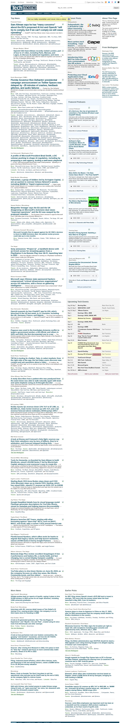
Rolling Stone (45, 102)
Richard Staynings (23, 298)
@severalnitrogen (29, 118)
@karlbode (25, 66)
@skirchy (23, 348)
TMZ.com (28, 102)
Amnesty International (33, 343)
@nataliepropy (49, 197)
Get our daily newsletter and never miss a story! (47, 19)
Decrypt (23, 103)
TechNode (102, 617)
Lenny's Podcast (82, 131)
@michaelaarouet (16, 44)
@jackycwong (15, 430)
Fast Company (27, 418)
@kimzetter (47, 302)
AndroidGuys (45, 261)
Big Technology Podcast (85, 162)
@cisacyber (48, 303)
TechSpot (37, 264)
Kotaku (42, 238)
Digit (57, 264)
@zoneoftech (56, 269)
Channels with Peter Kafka (85, 222)
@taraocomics (55, 40)
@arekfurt (14, 302)
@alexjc (96, 648)
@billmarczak (39, 347)
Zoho (69, 54)
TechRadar (56, 262)
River (20, 13)
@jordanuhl (14, 118)
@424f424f (22, 303)
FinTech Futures (20, 546)
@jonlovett (37, 124)
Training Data (81, 250)
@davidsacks (41, 115)
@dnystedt (14, 425)
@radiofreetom (25, 126)
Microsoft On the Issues (22, 166)
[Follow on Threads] (112, 2)
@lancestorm (41, 134)
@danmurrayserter (52, 69)
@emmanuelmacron (31, 64)
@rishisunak (42, 64)
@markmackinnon (23, 302)
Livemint (33, 168)
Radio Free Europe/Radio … (49, 343)
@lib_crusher (40, 141)
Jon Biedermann (39, 107)
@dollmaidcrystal (30, 641)
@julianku (33, 302)
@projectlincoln (15, 124)
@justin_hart (41, 66)
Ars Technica (25, 291)
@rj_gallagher (30, 347)
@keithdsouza (87, 604)
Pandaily (95, 617)
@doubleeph (51, 67)
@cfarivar (38, 692)
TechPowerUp (18, 62)
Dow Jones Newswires (74, 694)
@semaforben (23, 134)
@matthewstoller (48, 224)
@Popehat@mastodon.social (53, 111)
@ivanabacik (87, 713)
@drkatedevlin (50, 66)
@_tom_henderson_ (23, 268)
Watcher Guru (38, 193)
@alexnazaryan (24, 123)
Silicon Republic (41, 388)
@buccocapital (24, 430)
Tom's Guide (51, 563)
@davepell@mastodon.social (19, 111)
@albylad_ (31, 269)
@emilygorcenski (35, 137)
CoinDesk (52, 94)
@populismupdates (17, 144)
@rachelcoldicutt (28, 44)
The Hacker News (29, 294)
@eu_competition (27, 224)
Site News (39, 2)
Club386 (48, 259)
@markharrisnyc (25, 133)
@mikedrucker (15, 128)
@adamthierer (29, 172)
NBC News (46, 103)
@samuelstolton (16, 224)
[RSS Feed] (105, 2)
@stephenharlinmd (16, 399)
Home (14, 13)
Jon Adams (29, 170)
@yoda (19, 494)
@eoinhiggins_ (57, 137)
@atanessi (39, 348)
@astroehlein (21, 347)
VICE (71, 632)
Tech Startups (50, 471)
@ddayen (74, 634)
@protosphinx (30, 399)
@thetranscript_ (16, 423)
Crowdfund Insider (45, 97)
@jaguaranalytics (48, 426)
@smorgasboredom (27, 124)
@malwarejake (45, 300)
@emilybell (14, 129)
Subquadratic (72, 22)
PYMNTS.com (27, 369)
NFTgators (36, 529)
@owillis (44, 123)
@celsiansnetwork (16, 198)
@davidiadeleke (51, 64)
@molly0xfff (35, 144)
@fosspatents (37, 224)
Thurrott (72, 663)
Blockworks (43, 190)
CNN (16, 94)
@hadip (38, 396)
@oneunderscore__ (30, 115)
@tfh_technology (22, 473)
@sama (21, 64)
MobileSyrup (14, 262)
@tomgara (24, 120)
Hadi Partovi (21, 392)
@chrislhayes (59, 141)
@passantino (40, 120)
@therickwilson (35, 128)
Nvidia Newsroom (26, 416)
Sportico (91, 710)
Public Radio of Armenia (55, 340)
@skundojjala (32, 425)
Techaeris (14, 371)
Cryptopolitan (15, 100)
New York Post (23, 38)
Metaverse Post (15, 191)
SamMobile (102, 663)
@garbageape (15, 126)
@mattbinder (49, 120)
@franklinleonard (35, 123)
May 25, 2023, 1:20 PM (65, 8)
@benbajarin (33, 423)
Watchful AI (31, 368)
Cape (69, 39)
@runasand (49, 348)
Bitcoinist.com (42, 194)
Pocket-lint (52, 264)
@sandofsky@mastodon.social (28, 109)
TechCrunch (44, 60)
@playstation (34, 268)
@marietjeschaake (76, 713)
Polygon (42, 266)
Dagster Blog (73, 679)
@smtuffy (46, 198)
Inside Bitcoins (54, 470)
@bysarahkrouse (16, 450)
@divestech (38, 422)
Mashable (59, 94)
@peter (44, 396)
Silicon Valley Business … (92, 692)
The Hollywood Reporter (44, 98)
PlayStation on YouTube (22, 259)
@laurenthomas (34, 450)
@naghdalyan (15, 348)
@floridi (34, 42)
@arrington (31, 197)
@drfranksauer (55, 44)
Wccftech (107, 632)
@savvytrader (41, 425)
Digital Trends (40, 563)
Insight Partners (49, 546)
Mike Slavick (33, 298)
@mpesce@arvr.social (17, 394)
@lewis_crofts (21, 222)
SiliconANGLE (15, 390)
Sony (32, 259)
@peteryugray (92, 714)
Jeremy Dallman (46, 298)
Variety (24, 105)
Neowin (39, 168)
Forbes (38, 102)
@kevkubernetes (86, 696)
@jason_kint (53, 116)
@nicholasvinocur (16, 42)
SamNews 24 (69, 665)
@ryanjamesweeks (52, 473)
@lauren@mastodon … (45, 109)
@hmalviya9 (14, 200)
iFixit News (84, 623)
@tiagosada (39, 473)
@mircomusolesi (40, 69)
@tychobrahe (42, 67)
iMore (30, 321)
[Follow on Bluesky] (109, 2)
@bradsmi (38, 172)
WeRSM (22, 371)
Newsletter (56, 13)
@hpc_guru (33, 428)
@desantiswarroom (17, 121)
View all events (72, 374)
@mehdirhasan (36, 121)
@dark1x (38, 269)
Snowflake (81, 692)
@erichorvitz (20, 172)
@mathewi (49, 133)
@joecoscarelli (49, 692)
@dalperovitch (42, 428)
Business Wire (19, 190)
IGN (31, 261)
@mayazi (27, 494)
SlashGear (30, 262)
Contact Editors (50, 2)
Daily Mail (57, 100)
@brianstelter (33, 139)
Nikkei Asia (18, 679)
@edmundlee (33, 449)
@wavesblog (48, 172)
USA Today (28, 97)
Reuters (17, 37)
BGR (59, 37)
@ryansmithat (22, 425)
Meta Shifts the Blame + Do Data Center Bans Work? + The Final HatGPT (84, 174)
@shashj (47, 40)
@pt (23, 423)
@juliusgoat (27, 121)
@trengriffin (50, 396)
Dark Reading (57, 293)
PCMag (49, 368)
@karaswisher (44, 116)
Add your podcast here (84, 287)
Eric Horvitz (21, 170)
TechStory (89, 617)
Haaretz (30, 344)
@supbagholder (42, 430)
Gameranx (14, 220)
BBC (49, 37)
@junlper (18, 142)
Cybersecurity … (28, 293)
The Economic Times (88, 709)
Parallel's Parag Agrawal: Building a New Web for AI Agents (82, 234)
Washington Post (52, 95)
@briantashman (45, 128)
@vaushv (59, 126)
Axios (27, 266)
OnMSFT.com (54, 168)
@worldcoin (31, 473)
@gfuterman (17, 69)
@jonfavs (45, 121)
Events (46, 13)
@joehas (26, 67)
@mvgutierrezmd (30, 396)
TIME (29, 37)
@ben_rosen (35, 126)
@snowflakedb (75, 696)
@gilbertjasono (25, 131)
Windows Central (23, 238)
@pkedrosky (30, 422)
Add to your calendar (91, 374)
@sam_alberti (32, 134)
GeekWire (57, 166)
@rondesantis (28, 116)
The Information (52, 190)
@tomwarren (15, 225)
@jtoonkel (25, 450)
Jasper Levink (30, 392)
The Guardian (28, 60)
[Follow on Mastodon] (115, 2)
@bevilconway (47, 397)
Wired (26, 48)
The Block (25, 470)
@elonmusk (41, 133)
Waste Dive (97, 632)
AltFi (25, 491)
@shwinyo (52, 131)
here (112, 34)
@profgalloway (22, 141)
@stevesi (26, 428)
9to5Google (75, 655)
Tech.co (75, 710)
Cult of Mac (14, 322)
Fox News (54, 37)
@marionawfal (44, 144)
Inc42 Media (82, 710)
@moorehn (41, 423)
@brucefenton (38, 198)
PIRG (91, 632)
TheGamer (48, 262)
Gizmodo (24, 37)
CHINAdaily (81, 617)
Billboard (78, 709)
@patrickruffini (24, 137)
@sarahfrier (100, 714)
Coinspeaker (30, 194)
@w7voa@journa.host (20, 113)
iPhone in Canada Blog (18, 266)
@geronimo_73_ (50, 222)
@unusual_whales (16, 428)
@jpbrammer (15, 133)
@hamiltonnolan (48, 129)
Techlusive (30, 264)
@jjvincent (33, 66)
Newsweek (54, 102)
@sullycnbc (58, 426)
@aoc (20, 116)
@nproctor (92, 634)
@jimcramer (37, 431)
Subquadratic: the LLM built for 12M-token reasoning (75, 26)
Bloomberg (35, 97)
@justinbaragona (56, 128)
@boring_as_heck (54, 124)
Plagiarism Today (83, 647)
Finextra (30, 492)
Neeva (112, 692)
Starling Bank (19, 491)
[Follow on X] (118, 2)
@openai (27, 322)
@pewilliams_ (24, 146)
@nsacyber (14, 303)
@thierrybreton (39, 40)
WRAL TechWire (32, 296)
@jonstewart (52, 118)
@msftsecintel (56, 302)
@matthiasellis (51, 134)
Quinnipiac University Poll (18, 98)
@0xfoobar (54, 423)
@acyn (21, 118)
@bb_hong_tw (75, 619)
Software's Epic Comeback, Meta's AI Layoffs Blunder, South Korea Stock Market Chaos (77, 144)
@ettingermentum (46, 137)
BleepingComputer (53, 289)
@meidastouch (15, 120)
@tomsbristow (18, 67)
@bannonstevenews (34, 300)
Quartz (38, 294)
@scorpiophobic (46, 269)
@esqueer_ (31, 141)
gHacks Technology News (18, 264)
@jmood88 (14, 134)
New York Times (24, 94)
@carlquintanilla (53, 430)
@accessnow (31, 348)
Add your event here (111, 374)
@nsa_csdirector (22, 300)
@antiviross (23, 269)
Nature (17, 388)
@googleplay (69, 667)
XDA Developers (20, 563)
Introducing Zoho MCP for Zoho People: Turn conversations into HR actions (77, 60)
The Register (20, 95)
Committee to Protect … (18, 343)
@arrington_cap (55, 198)
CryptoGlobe (26, 529)
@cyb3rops (54, 300)
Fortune (38, 191)
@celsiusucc (39, 197)
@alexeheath (50, 115)
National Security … (48, 291)
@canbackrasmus (49, 347)
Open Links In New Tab (95, 2)
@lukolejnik (52, 42)
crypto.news (14, 193)
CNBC (25, 77)
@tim (26, 423)
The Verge (35, 37)
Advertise (29, 2)
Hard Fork (80, 191)
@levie (53, 422)
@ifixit (86, 634)
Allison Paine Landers (24, 107)
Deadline (60, 103)
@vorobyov (20, 396)
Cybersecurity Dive (16, 293)
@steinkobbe (15, 123)
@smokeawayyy (32, 70)
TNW (47, 238)
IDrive (69, 72)
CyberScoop (26, 168)
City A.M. (13, 492)
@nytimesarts (30, 692)
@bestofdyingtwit (52, 139)
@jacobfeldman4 (70, 714)
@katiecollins (96, 713)
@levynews (46, 422)
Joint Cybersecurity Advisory (38, 289)
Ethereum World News (28, 191)
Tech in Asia (28, 658)
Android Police (78, 665)
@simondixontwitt (22, 197)
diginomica (55, 418)
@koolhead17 (75, 604)
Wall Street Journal (30, 95)
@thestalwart (51, 428)
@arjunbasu (30, 626)
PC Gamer (23, 262)
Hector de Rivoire (41, 170)
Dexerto (13, 38)
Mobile (13, 2)
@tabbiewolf (20, 641)
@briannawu (15, 139)
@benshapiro (42, 139)
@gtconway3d (35, 131)
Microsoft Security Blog (22, 289)
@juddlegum (32, 129)
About (39, 13)
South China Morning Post (23, 602)
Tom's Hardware (16, 261)
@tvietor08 (52, 121)
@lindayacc (14, 116)
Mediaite (50, 100)
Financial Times (16, 22)
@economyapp (21, 422)
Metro (42, 294)
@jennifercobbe (18, 70)
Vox (28, 98)
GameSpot (36, 261)
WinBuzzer (53, 238)
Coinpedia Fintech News (18, 194)
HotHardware (56, 259)
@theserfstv (44, 131)
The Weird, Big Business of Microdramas (78, 202)
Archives (21, 2)
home (113, 31)
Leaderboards (29, 13)
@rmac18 (36, 116)
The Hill (54, 98)
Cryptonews (45, 191)
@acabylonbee (54, 144)
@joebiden (20, 115)
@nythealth (58, 396)
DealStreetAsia (19, 666)
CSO (53, 294)
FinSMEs (38, 546)
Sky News (23, 388)
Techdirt (20, 60)
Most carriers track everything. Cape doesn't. (76, 44)
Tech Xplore (20, 344)
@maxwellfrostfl (15, 136)
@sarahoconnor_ (42, 42)
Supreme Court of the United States (76, 648)
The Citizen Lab (21, 341)
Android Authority (97, 665)
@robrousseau (15, 131)
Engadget (53, 103)
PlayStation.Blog (40, 259)
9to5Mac (18, 321)
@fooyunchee (21, 40)
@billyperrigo (30, 40)
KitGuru (46, 218)
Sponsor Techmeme (84, 88)
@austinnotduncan (16, 271)
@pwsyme (34, 133)
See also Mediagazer (17, 148)
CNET (33, 563)
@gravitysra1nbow (35, 146)
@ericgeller (30, 303)
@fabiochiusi (44, 44)
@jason (57, 115)
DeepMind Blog (20, 512)
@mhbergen (17, 66)
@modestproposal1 (44, 449)
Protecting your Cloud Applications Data (77, 76)
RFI (58, 218)
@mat (13, 142)
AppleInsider (43, 37)
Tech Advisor (53, 261)
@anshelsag (14, 431)
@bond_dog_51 (28, 198)
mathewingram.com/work (54, 388)
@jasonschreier (43, 268)
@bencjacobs (51, 123)
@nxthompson (21, 692)
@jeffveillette (53, 268)
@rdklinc (80, 634)
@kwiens (101, 634)
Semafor (28, 62)
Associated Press (35, 94)
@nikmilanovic (26, 397)
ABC (35, 293)
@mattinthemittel (16, 397)
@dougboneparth (25, 431)
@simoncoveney (106, 713)
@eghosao (33, 430)
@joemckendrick (37, 397)
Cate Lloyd (41, 392)
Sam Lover (95, 663)
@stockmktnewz (26, 426)
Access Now (15, 327)
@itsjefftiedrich (43, 126)
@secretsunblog (44, 641)
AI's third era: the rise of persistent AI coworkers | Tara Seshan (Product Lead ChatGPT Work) (83, 113)
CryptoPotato (23, 193)
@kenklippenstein (47, 142)
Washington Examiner (17, 102)
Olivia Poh (54, 679)
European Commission (22, 218)
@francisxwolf (36, 142)
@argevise (40, 302)
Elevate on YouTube (55, 60)
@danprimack (24, 139)
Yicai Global (73, 617)
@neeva (97, 696)
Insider (13, 95)
